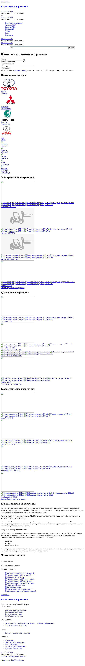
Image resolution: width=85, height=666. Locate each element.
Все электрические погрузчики (12, 288)
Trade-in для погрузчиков (14, 642)
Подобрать (5, 68)
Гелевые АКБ (10, 27)
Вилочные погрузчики (13, 23)
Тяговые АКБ (10, 25)
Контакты (9, 35)
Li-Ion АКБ (9, 29)
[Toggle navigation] (2, 15)
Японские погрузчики (13, 614)
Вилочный (5, 2)
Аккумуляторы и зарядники (15, 625)
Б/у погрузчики (11, 644)
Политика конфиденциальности (13, 656)
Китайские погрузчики (14, 616)
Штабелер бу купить (13, 587)
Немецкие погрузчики (13, 612)
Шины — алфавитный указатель (17, 633)
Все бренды (5, 173)
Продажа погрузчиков (13, 648)
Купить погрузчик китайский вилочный (20, 591)
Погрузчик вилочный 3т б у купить (18, 581)
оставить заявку (21, 70)
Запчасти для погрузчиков (15, 646)
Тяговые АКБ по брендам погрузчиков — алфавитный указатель (29, 623)
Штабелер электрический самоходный (19, 573)
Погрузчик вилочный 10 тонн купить (19, 579)
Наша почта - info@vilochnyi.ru (12, 660)
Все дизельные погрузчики (11, 384)
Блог (7, 33)
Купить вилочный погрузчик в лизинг (19, 583)
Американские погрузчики (15, 610)
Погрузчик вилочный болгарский (18, 575)
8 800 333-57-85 (7, 11)
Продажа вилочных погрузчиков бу (18, 589)
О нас (7, 31)
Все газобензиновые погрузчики (13, 499)
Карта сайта (9, 640)
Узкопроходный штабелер (15, 585)
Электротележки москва (14, 577)
